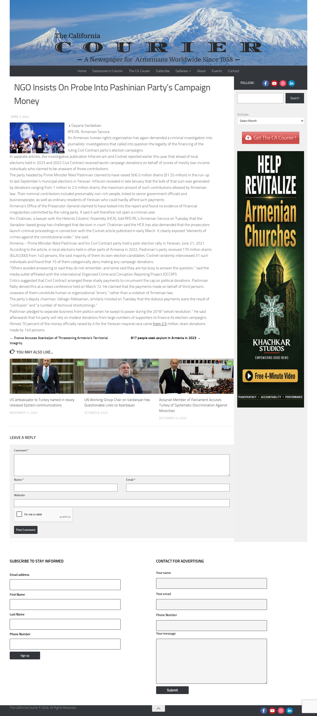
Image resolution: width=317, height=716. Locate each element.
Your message (166, 633)
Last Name (17, 614)
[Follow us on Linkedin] (291, 83)
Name (19, 480)
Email (130, 480)
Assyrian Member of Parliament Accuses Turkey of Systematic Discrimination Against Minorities (193, 405)
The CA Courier (139, 71)
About (201, 71)
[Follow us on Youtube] (274, 83)
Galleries (182, 71)
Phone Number (20, 634)
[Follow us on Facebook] (265, 83)
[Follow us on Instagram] (282, 83)
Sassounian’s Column (107, 71)
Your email (163, 594)
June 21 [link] (188, 243)
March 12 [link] (93, 286)
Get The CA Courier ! (275, 138)
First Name (17, 595)
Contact (233, 71)
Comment (21, 450)
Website (19, 495)
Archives (243, 114)
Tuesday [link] (181, 218)
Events (217, 71)
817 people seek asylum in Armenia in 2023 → (166, 338)
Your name (163, 573)
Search (294, 98)
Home (82, 71)
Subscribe (162, 71)
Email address (19, 575)
